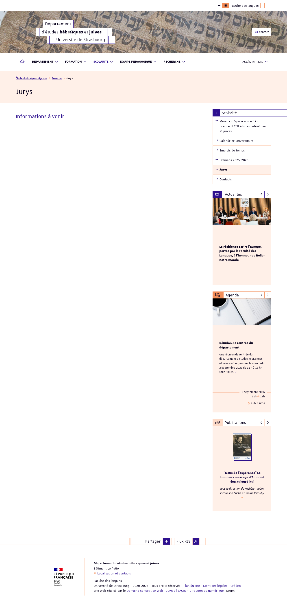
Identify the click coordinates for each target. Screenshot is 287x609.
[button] (167, 541)
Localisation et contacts (114, 573)
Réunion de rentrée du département (236, 345)
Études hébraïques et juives (31, 78)
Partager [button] (153, 541)
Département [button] (42, 62)
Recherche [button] (171, 62)
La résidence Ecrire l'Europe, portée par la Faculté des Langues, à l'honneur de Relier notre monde (242, 253)
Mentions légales (215, 586)
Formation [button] (73, 62)
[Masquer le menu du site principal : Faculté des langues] (266, 6)
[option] (242, 241)
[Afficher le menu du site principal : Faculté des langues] (219, 6)
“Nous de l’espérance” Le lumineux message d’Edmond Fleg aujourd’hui (242, 477)
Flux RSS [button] (183, 541)
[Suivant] (267, 194)
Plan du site (191, 586)
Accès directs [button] (252, 62)
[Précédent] (261, 194)
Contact (263, 32)
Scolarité (57, 78)
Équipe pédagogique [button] (136, 62)
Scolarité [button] (101, 62)
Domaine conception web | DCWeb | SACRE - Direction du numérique (175, 591)
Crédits (235, 586)
